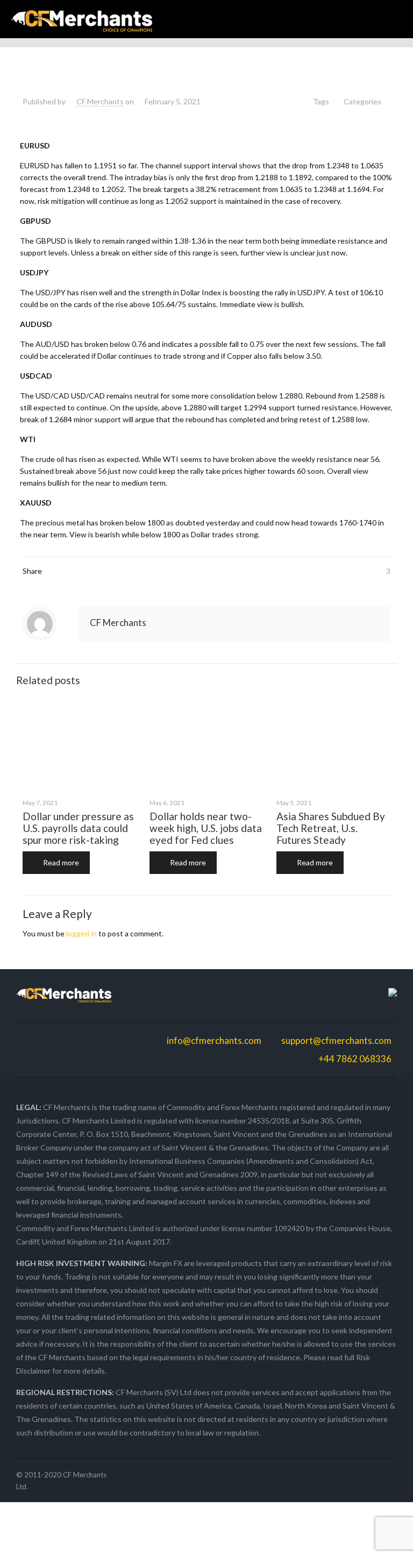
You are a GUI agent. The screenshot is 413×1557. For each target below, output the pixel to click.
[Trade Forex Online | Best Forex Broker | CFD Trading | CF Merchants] (81, 19)
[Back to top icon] (361, 1535)
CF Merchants (100, 101)
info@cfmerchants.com (214, 1040)
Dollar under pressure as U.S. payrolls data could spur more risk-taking (78, 828)
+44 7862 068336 (354, 1058)
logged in (81, 933)
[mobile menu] (396, 19)
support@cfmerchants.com (336, 1040)
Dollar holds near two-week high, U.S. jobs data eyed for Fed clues (205, 828)
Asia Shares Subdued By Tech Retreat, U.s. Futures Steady (330, 828)
